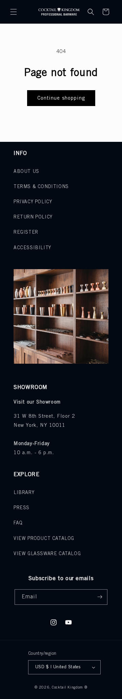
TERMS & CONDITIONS (41, 187)
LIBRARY (24, 493)
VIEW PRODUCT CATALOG (44, 539)
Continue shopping (61, 98)
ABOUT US (26, 172)
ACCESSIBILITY (32, 248)
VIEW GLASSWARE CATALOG (47, 554)
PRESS (21, 508)
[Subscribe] (99, 597)
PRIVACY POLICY (33, 202)
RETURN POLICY (33, 217)
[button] (13, 11)
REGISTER (26, 232)
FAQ (18, 523)
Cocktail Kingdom (67, 687)
